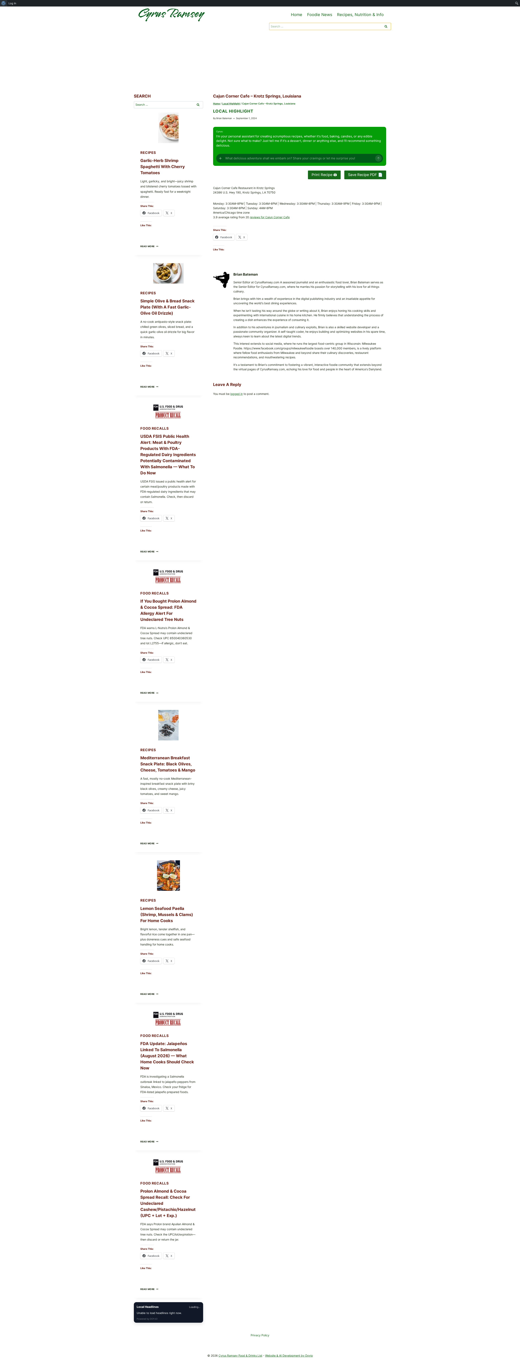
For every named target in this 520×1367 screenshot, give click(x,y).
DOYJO (153, 1318)
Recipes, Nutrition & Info (360, 14)
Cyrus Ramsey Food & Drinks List (240, 1355)
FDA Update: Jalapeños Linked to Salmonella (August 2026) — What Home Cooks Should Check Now (167, 1055)
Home (296, 14)
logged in (236, 394)
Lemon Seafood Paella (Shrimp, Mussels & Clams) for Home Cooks (166, 914)
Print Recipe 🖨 (324, 175)
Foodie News (319, 14)
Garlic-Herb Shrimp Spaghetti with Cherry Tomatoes (162, 166)
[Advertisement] (260, 62)
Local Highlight (233, 111)
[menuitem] (3, 3)
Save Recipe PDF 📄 (365, 175)
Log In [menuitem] (12, 3)
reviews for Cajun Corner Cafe (270, 217)
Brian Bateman (224, 118)
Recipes (148, 153)
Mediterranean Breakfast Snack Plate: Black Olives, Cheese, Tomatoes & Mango (167, 764)
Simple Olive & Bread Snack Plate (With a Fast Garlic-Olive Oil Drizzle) (167, 307)
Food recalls (154, 428)
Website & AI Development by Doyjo (289, 1355)
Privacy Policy (260, 1335)
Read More (149, 246)
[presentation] (168, 128)
